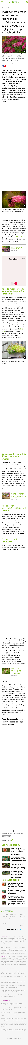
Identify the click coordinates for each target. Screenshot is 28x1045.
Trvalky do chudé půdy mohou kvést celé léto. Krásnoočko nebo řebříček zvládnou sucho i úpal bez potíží (13, 991)
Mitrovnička (13, 964)
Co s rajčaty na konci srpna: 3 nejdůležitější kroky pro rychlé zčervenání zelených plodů (13, 1008)
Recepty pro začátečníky (16, 947)
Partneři (5, 923)
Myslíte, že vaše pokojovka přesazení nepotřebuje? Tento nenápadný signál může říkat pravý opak (13, 986)
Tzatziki (6, 949)
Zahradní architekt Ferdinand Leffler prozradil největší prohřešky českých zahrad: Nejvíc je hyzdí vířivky (12, 1004)
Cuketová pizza (4, 938)
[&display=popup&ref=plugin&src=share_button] (3, 66)
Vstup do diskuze (6, 840)
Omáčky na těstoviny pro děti (14, 938)
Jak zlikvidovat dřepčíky (22, 964)
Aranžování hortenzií (14, 961)
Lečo (23, 947)
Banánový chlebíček (19, 949)
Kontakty (5, 916)
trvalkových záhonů (13, 306)
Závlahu (4, 521)
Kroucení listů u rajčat (5, 964)
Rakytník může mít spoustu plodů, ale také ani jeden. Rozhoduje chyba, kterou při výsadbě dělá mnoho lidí (18, 851)
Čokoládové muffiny (22, 946)
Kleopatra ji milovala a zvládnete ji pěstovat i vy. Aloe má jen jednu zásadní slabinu (18, 859)
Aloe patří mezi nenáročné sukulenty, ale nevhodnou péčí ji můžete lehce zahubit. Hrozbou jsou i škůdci (13, 977)
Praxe (6, 7)
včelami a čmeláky (20, 237)
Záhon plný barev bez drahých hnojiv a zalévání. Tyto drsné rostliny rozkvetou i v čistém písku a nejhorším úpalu (18, 874)
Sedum (11, 831)
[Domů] (7, 911)
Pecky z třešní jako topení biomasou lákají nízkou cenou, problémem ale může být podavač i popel (13, 981)
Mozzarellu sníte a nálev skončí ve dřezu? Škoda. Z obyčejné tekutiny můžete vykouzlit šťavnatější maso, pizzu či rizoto (13, 1030)
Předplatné (5, 914)
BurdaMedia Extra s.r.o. (15, 1038)
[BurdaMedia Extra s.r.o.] (14, 929)
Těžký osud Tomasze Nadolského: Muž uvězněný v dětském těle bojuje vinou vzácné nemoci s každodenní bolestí (13, 1019)
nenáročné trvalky (18, 833)
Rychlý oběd (11, 949)
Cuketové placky (21, 953)
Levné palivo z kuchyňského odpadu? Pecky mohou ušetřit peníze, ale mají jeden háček (16, 897)
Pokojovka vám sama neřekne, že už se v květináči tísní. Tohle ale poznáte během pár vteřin (18, 866)
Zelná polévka (11, 950)
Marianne (12, 916)
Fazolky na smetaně (9, 952)
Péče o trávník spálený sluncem (16, 956)
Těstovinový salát (18, 952)
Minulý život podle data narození (16, 941)
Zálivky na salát (4, 950)
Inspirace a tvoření (11, 958)
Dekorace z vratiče (10, 959)
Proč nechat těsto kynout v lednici (16, 937)
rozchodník (5, 831)
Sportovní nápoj (13, 953)
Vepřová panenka (19, 950)
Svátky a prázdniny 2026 (10, 962)
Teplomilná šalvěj (20, 962)
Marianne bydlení (14, 919)
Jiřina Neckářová (11, 63)
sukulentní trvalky (7, 833)
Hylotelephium (18, 831)
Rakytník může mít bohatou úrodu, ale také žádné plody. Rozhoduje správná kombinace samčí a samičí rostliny (13, 972)
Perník (2, 949)
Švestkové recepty (13, 946)
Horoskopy (3, 943)
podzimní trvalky (6, 836)
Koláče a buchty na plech (16, 940)
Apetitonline (13, 914)
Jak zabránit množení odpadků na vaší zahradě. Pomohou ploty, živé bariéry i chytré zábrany (13, 995)
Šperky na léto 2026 (10, 943)
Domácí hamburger (5, 947)
